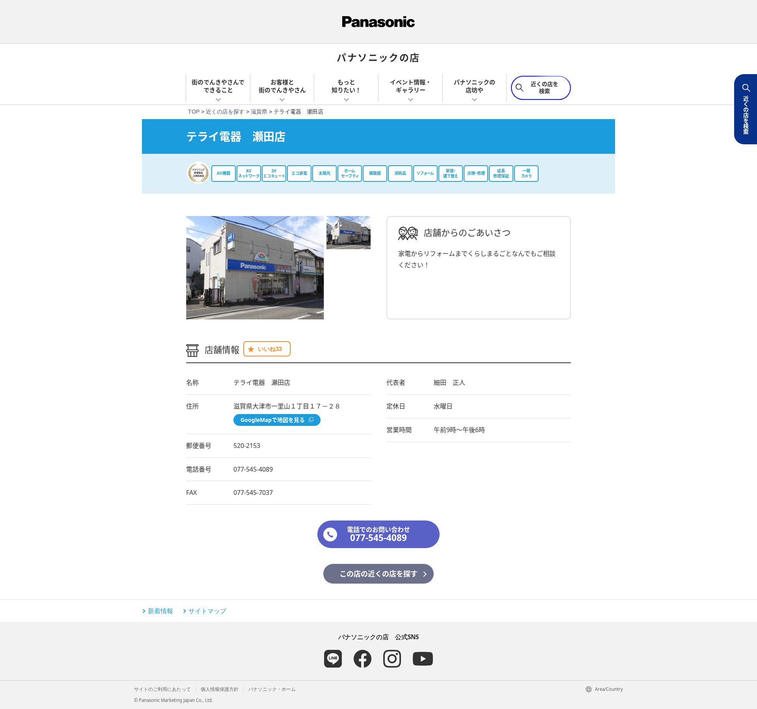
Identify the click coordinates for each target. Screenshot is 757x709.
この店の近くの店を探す (378, 573)
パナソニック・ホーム (272, 689)
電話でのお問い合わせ (378, 534)
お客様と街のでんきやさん (282, 86)
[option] (255, 267)
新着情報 (160, 610)
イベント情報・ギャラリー (410, 86)
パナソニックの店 (378, 56)
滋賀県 (259, 111)
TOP (194, 111)
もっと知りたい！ (346, 86)
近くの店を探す (225, 111)
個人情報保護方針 (220, 689)
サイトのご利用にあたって (162, 689)
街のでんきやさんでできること (218, 86)
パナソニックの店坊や (474, 86)
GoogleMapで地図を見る (273, 420)
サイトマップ (207, 610)
